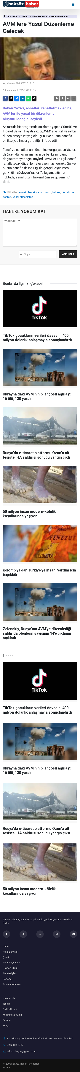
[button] (62, 98)
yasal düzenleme (23, 197)
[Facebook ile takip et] (6, 934)
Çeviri (6, 957)
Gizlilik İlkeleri (10, 1009)
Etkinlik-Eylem (10, 973)
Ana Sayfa (11, 16)
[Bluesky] (16, 98)
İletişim (6, 1003)
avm (47, 192)
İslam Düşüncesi (11, 962)
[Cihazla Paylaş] (34, 98)
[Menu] (73, 4)
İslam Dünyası (10, 951)
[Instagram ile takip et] (56, 934)
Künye (6, 1025)
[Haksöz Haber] (21, 4)
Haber (25, 16)
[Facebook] (5, 98)
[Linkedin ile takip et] (40, 934)
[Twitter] (11, 98)
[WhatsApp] (28, 98)
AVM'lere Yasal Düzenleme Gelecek (50, 16)
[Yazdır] (56, 98)
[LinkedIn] (22, 98)
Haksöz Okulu (10, 968)
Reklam (7, 1020)
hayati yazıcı (35, 192)
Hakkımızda (9, 998)
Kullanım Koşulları (12, 1014)
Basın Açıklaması (12, 984)
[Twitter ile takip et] (23, 934)
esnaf (22, 192)
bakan (56, 192)
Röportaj (7, 979)
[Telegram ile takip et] (73, 934)
